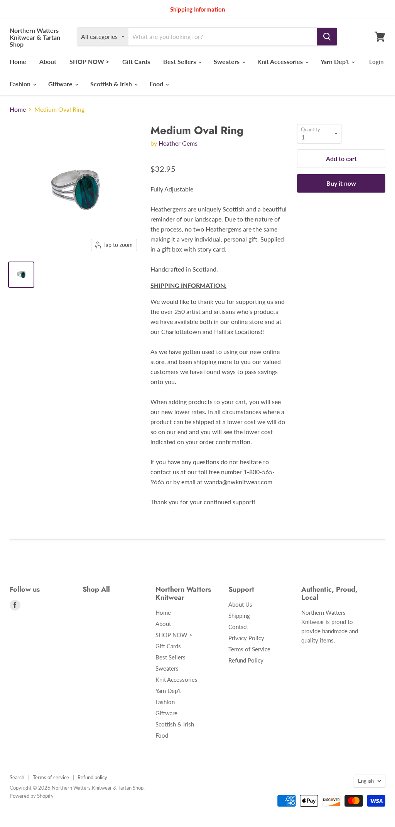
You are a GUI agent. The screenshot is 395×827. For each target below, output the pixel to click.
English (366, 781)
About (47, 61)
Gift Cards (136, 61)
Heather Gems (178, 143)
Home (18, 61)
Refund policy (92, 777)
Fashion (21, 83)
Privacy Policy (246, 637)
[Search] (327, 36)
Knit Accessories (280, 61)
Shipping (239, 615)
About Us (240, 604)
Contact (238, 626)
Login (376, 61)
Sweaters (227, 61)
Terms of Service (249, 649)
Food (157, 83)
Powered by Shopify (32, 796)
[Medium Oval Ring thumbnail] (21, 274)
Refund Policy (245, 660)
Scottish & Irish (111, 83)
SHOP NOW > (89, 61)
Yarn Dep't (336, 61)
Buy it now (341, 183)
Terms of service (51, 777)
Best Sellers (180, 61)
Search (17, 777)
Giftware (61, 83)
